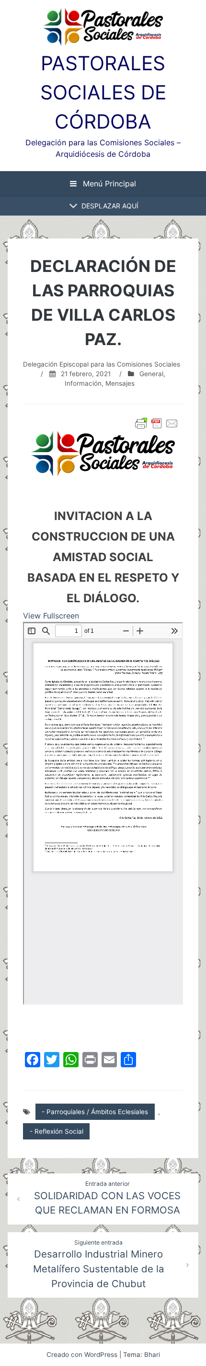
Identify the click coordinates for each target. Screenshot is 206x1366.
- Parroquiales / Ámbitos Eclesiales (95, 1112)
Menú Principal (108, 183)
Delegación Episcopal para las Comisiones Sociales (101, 364)
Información (83, 383)
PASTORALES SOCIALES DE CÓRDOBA (103, 92)
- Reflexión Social (56, 1131)
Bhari (152, 1354)
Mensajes (120, 383)
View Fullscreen (51, 615)
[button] (109, 206)
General (151, 374)
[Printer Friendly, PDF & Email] (156, 423)
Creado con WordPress (82, 1354)
